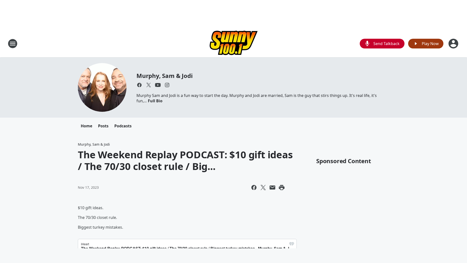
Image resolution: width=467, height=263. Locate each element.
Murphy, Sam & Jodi (164, 76)
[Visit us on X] (149, 85)
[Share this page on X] (263, 187)
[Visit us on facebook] (139, 85)
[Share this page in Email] (272, 187)
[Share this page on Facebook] (254, 187)
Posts (103, 126)
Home (86, 126)
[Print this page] (281, 187)
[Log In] (454, 43)
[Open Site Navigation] (13, 43)
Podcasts (123, 126)
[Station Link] (234, 43)
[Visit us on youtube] (158, 85)
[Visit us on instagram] (167, 85)
